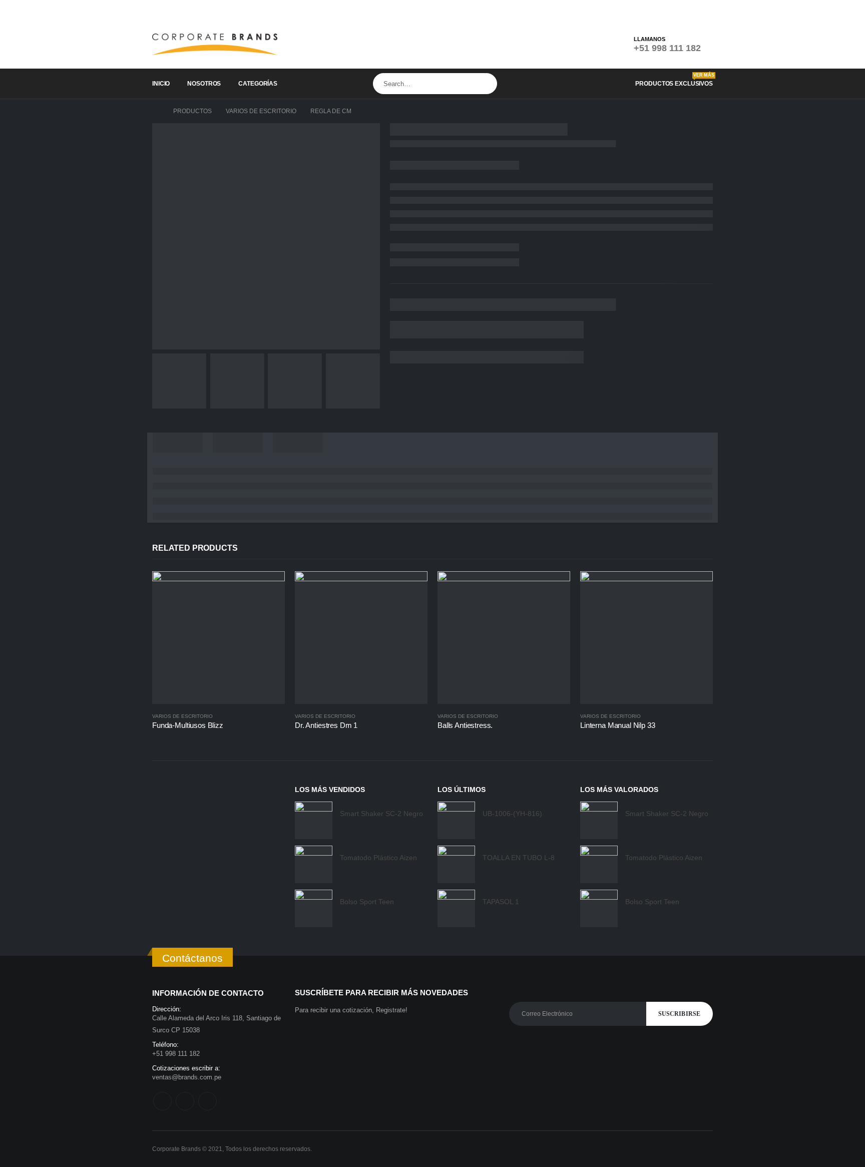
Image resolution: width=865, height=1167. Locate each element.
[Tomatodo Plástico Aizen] (313, 864)
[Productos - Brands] (214, 44)
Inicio (161, 83)
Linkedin (207, 1101)
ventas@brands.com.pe (186, 1077)
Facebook (162, 1101)
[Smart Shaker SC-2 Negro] (313, 820)
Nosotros (204, 83)
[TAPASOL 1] (456, 908)
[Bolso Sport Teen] (313, 908)
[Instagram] (690, 10)
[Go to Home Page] (155, 111)
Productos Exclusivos (674, 80)
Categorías (257, 83)
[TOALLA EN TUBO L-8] (456, 864)
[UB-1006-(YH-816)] (456, 820)
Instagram (185, 1101)
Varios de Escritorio (182, 716)
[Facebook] (674, 10)
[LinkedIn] (705, 10)
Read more (268, 588)
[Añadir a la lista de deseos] (280, 716)
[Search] (488, 84)
